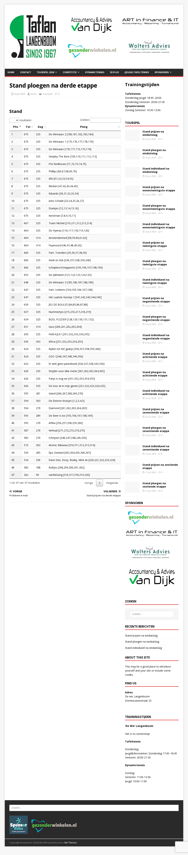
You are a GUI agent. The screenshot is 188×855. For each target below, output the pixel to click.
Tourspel (48, 93)
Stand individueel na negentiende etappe (156, 336)
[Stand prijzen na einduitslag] (132, 139)
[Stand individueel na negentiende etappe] (132, 342)
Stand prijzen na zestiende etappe (160, 466)
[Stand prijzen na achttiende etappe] (132, 361)
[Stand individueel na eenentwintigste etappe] (132, 231)
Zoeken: (85, 120)
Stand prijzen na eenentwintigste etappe (158, 188)
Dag (40, 126)
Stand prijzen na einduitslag (153, 133)
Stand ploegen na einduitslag (154, 151)
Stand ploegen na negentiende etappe (156, 318)
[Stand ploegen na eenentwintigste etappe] (132, 213)
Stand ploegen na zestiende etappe (154, 484)
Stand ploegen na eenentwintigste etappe (158, 207)
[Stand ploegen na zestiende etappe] (132, 490)
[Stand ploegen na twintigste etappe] (132, 268)
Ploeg (84, 126)
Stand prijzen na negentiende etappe (156, 299)
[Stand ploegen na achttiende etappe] (132, 379)
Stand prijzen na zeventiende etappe (155, 410)
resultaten (25, 120)
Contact (25, 72)
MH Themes (70, 842)
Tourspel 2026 (45, 72)
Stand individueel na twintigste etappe (155, 281)
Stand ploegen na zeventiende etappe (155, 429)
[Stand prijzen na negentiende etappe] (132, 305)
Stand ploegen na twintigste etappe (154, 262)
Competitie (70, 72)
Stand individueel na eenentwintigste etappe (158, 225)
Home (11, 72)
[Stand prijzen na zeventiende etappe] (132, 416)
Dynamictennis (94, 72)
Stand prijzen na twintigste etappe (154, 244)
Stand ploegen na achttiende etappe (154, 373)
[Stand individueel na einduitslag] (132, 176)
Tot (28, 126)
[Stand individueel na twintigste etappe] (132, 287)
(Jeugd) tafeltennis (136, 72)
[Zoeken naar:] (152, 614)
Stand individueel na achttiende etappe (155, 392)
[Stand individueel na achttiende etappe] (132, 398)
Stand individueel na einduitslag (155, 170)
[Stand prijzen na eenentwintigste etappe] (132, 194)
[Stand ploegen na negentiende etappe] (132, 324)
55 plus (114, 72)
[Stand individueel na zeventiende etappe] (132, 453)
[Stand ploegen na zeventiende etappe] (132, 435)
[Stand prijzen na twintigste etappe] (132, 250)
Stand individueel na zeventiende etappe (155, 447)
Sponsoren (162, 72)
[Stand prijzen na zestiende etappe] (132, 472)
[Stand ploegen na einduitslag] (132, 157)
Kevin (33, 93)
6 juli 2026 (20, 93)
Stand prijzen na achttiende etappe (154, 355)
